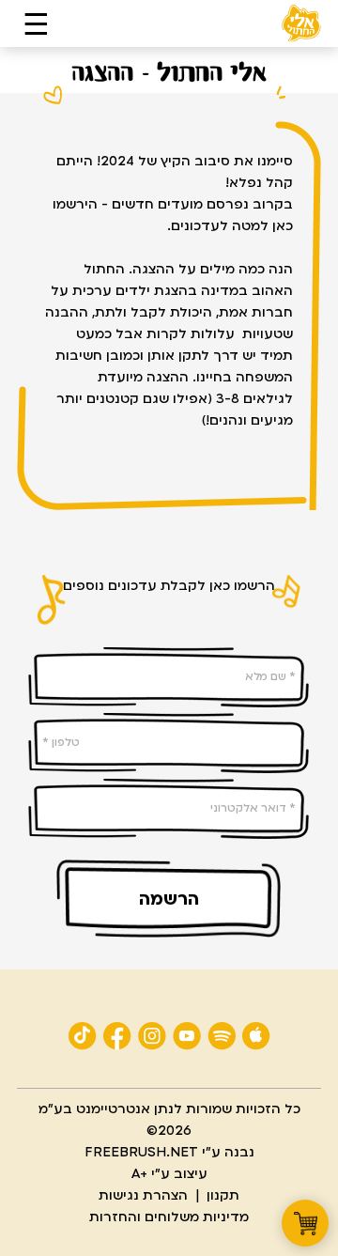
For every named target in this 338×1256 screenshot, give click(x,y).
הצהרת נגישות (143, 1195)
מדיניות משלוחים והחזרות (169, 1217)
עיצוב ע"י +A (169, 1174)
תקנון (223, 1195)
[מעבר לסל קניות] (305, 1223)
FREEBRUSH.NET (141, 1152)
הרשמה (169, 899)
